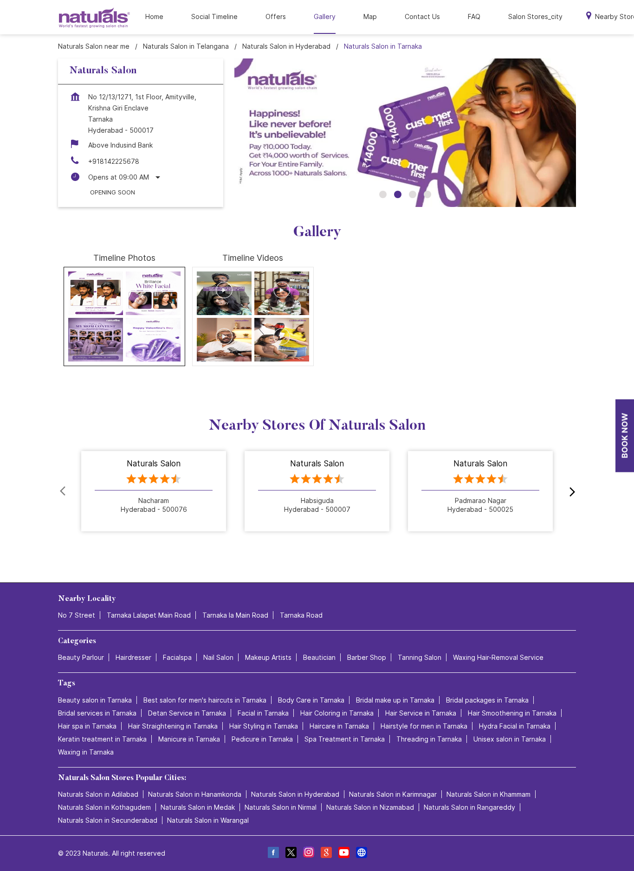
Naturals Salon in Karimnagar (393, 794)
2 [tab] (397, 194)
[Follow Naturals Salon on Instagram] (308, 853)
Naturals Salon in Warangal (208, 820)
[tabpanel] (405, 132)
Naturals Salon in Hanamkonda (194, 794)
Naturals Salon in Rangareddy (469, 807)
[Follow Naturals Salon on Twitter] (290, 853)
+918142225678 (113, 161)
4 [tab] (427, 194)
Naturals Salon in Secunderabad (107, 820)
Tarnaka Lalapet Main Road (149, 615)
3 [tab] (412, 194)
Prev (63, 491)
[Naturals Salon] (94, 17)
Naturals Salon (154, 463)
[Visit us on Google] (326, 853)
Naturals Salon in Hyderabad (295, 794)
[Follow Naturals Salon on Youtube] (343, 853)
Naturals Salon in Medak (198, 807)
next (570, 491)
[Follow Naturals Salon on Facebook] (273, 853)
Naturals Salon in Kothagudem (104, 807)
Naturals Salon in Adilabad (98, 794)
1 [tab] (383, 194)
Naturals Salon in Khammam (488, 794)
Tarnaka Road (301, 615)
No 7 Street (76, 615)
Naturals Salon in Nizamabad (370, 807)
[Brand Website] (361, 853)
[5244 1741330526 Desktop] (624, 435)
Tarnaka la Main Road (235, 615)
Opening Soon (112, 192)
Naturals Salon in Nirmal (281, 807)
